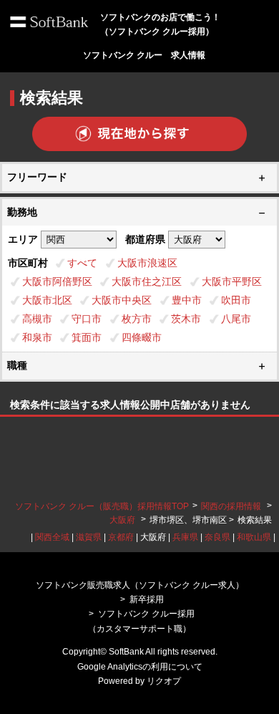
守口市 (87, 318)
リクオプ (164, 681)
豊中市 (187, 300)
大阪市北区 (47, 300)
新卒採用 (146, 599)
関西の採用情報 (232, 506)
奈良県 (217, 537)
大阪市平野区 (232, 281)
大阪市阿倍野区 (57, 281)
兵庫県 (185, 537)
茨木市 (186, 318)
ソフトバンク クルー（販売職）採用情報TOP (102, 506)
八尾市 (236, 318)
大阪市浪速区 (147, 263)
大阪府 (122, 520)
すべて (82, 263)
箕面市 (87, 337)
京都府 (121, 537)
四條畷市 (142, 337)
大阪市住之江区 (147, 281)
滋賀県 (89, 537)
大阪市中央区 (122, 300)
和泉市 (37, 337)
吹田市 (236, 300)
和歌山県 (254, 537)
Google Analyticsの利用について (139, 667)
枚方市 (137, 318)
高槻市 (37, 318)
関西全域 (52, 537)
